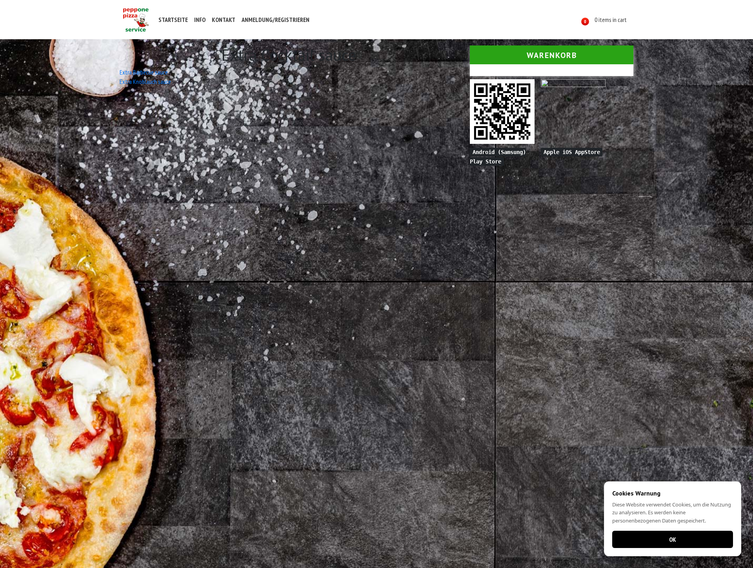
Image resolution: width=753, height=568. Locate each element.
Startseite (173, 20)
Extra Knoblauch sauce (145, 81)
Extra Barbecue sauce (144, 72)
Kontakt (223, 20)
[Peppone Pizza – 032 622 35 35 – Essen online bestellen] (135, 19)
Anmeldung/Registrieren (275, 20)
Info (200, 20)
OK (672, 539)
